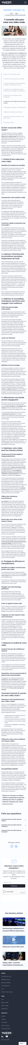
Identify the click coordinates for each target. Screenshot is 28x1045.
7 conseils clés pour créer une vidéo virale (15, 15)
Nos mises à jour (5, 1028)
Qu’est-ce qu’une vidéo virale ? (11, 74)
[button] (25, 2)
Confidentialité (5, 985)
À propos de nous (6, 976)
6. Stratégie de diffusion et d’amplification (14, 107)
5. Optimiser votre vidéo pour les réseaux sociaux (15, 102)
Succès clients (5, 1025)
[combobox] (22, 1043)
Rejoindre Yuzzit (5, 979)
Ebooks (3, 1016)
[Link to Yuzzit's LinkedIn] (2, 1036)
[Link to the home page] (6, 1033)
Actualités (4, 1022)
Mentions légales (6, 982)
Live (2, 999)
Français (21, 1043)
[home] (6, 2)
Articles (3, 1019)
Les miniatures (4, 501)
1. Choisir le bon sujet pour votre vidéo (13, 79)
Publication (4, 1008)
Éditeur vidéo (4, 1002)
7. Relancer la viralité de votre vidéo (12, 112)
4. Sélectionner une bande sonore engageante (12, 96)
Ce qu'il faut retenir (8, 122)
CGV (2, 989)
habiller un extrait (11, 388)
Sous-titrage (4, 1005)
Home (11, 13)
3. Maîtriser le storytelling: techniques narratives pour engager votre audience (14, 90)
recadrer (3, 388)
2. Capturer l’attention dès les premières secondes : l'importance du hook (14, 84)
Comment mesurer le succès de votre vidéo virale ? (13, 117)
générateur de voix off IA (9, 414)
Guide (16, 13)
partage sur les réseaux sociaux (9, 136)
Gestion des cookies (7, 992)
